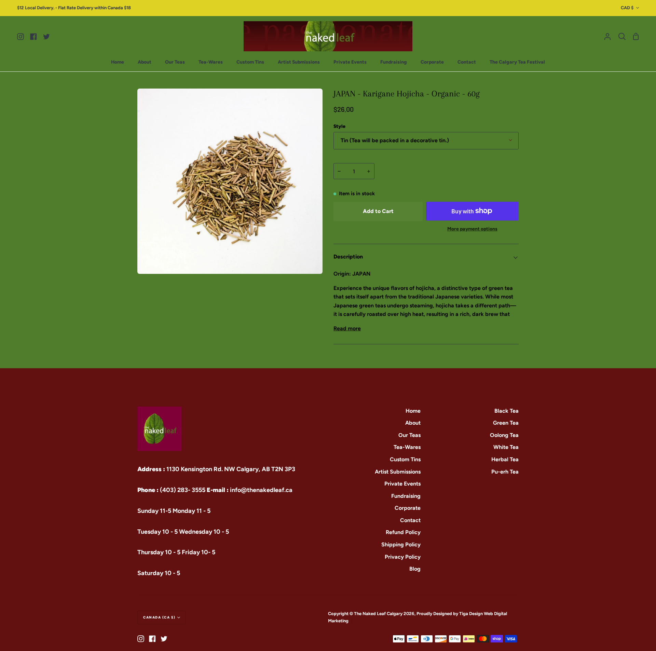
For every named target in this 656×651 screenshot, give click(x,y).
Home (413, 411)
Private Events (402, 483)
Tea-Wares (407, 447)
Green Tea (506, 423)
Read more (347, 328)
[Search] (622, 36)
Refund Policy (403, 532)
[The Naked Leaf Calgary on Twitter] (164, 638)
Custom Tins (405, 459)
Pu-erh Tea (505, 471)
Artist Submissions (398, 471)
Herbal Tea (505, 459)
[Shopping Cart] (635, 36)
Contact (410, 520)
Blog (415, 569)
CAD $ (627, 7)
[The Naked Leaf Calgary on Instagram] (140, 638)
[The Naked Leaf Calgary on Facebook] (152, 638)
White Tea (506, 447)
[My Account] (607, 36)
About (413, 423)
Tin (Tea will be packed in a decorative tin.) (395, 140)
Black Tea (506, 411)
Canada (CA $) (159, 617)
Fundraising (406, 496)
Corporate (408, 508)
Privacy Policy (403, 557)
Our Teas (409, 435)
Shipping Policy (401, 544)
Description (348, 256)
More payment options (472, 229)
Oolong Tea (504, 435)
